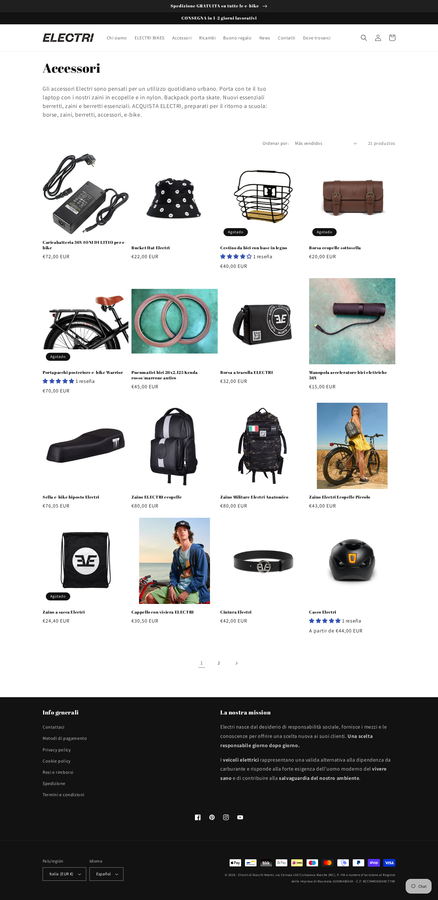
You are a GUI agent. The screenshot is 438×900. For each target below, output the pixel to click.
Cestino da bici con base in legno (253, 248)
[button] (364, 38)
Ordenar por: (276, 143)
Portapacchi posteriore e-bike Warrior (83, 372)
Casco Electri (322, 612)
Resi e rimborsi (58, 772)
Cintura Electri (236, 612)
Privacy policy (57, 750)
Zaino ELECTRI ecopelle (156, 497)
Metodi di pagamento (65, 738)
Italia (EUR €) (61, 874)
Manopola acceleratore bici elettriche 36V (348, 375)
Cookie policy (57, 761)
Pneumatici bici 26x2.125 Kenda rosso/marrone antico (164, 375)
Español (103, 874)
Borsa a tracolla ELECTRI (246, 372)
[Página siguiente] (236, 663)
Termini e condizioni (63, 794)
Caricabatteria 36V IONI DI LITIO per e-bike (84, 245)
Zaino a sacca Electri (64, 612)
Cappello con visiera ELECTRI (162, 612)
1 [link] (201, 662)
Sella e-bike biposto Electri (71, 497)
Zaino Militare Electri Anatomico (254, 497)
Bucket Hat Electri (150, 248)
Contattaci (53, 727)
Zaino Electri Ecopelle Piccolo (339, 497)
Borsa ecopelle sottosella (335, 248)
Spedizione (54, 783)
